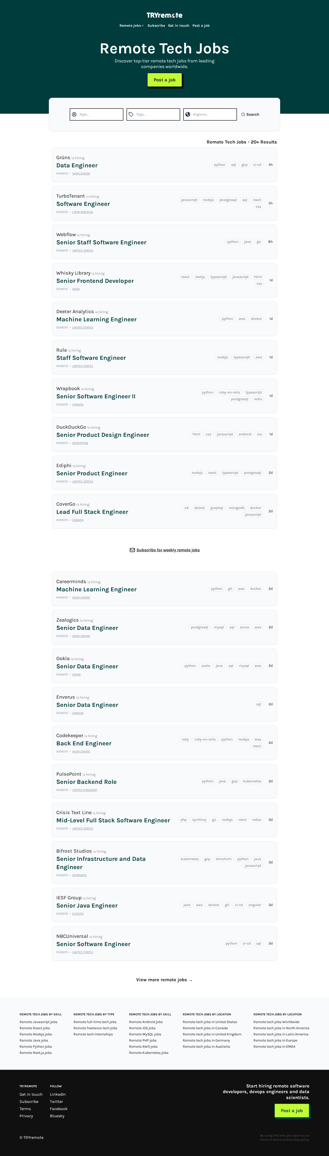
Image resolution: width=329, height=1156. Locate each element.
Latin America (82, 212)
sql (233, 164)
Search (252, 114)
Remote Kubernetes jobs (148, 1053)
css (258, 206)
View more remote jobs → (164, 979)
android (245, 434)
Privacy (26, 1115)
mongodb (236, 508)
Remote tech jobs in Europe (275, 1040)
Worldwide (81, 173)
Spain (76, 674)
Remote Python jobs (36, 1046)
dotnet (199, 508)
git (230, 588)
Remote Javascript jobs (38, 1022)
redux (256, 819)
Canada (78, 404)
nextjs (200, 277)
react (257, 200)
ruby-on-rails (229, 392)
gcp (245, 164)
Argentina (80, 443)
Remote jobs (130, 25)
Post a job (201, 25)
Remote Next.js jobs (36, 1053)
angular (255, 905)
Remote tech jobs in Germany (206, 1040)
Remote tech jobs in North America (281, 1028)
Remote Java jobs (34, 1040)
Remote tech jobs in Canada (205, 1028)
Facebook (59, 1108)
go (259, 241)
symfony (199, 819)
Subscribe (156, 25)
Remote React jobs (35, 1028)
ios (259, 434)
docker (256, 318)
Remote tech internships (93, 1034)
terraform (224, 859)
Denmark (79, 875)
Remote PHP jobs (143, 1040)
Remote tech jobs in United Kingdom (212, 1034)
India (76, 289)
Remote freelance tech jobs (95, 1028)
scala (206, 665)
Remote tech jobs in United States (210, 1022)
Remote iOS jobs (142, 1028)
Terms (25, 1108)
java (247, 241)
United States (82, 250)
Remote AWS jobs (143, 1046)
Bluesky (57, 1115)
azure (244, 627)
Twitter (56, 1101)
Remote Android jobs (146, 1022)
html (258, 277)
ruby (185, 739)
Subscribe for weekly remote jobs (168, 549)
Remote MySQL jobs (145, 1034)
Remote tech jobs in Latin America (280, 1034)
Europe (78, 914)
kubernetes (252, 781)
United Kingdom (84, 790)
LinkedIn (58, 1094)
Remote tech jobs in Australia (206, 1046)
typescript (219, 277)
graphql (217, 508)
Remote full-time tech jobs (95, 1022)
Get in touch (178, 25)
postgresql (228, 200)
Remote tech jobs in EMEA (274, 1046)
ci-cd (257, 164)
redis (258, 399)
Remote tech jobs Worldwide (276, 1022)
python (219, 164)
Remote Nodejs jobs (36, 1034)
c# (187, 508)
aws (242, 318)
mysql (219, 627)
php (183, 819)
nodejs (208, 200)
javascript (189, 200)
